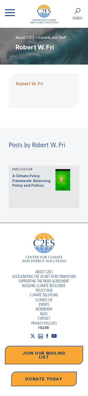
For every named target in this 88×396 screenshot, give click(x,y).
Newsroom (44, 309)
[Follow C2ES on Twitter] (34, 336)
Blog (44, 313)
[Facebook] (48, 336)
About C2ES (24, 37)
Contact (44, 318)
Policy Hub (44, 290)
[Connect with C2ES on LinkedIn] (42, 336)
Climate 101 (44, 300)
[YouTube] (55, 336)
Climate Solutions (44, 295)
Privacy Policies (44, 323)
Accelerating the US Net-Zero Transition (44, 276)
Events (44, 304)
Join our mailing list (44, 355)
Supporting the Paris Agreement (44, 281)
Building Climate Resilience (44, 285)
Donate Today (43, 379)
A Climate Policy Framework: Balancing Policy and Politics (31, 180)
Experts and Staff (52, 37)
